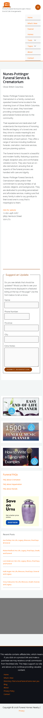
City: (6, 334)
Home (30, 17)
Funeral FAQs (10, 474)
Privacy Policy (9, 691)
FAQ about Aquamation (12, 484)
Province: (8, 323)
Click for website (9, 210)
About (30, 52)
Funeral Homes (30, 31)
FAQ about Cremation (11, 479)
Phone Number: (11, 311)
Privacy (21, 710)
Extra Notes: (9, 346)
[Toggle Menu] (35, 40)
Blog (5, 684)
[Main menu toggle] (38, 7)
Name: (7, 300)
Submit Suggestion (18, 369)
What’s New (32, 23)
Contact (31, 58)
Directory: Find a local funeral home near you (21, 681)
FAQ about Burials (10, 489)
